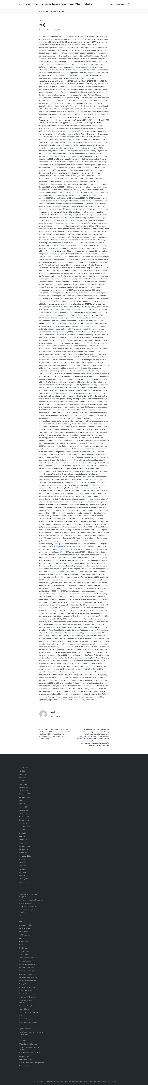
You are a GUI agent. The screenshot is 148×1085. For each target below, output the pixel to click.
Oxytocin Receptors (26, 990)
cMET (21, 915)
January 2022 (23, 882)
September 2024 (25, 826)
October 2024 (23, 823)
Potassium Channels (27, 997)
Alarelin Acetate (62, 546)
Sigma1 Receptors (25, 1029)
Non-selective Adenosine (28, 977)
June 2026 (22, 774)
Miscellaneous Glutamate (28, 964)
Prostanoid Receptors (26, 1006)
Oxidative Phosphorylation (28, 987)
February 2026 (24, 787)
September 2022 (25, 856)
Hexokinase (23, 948)
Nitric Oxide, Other (25, 974)
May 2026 (22, 778)
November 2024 (24, 820)
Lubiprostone (92, 488)
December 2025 (24, 794)
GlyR (20, 938)
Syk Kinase (23, 1041)
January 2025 (23, 813)
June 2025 (22, 800)
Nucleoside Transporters (27, 981)
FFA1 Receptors (24, 935)
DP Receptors (23, 932)
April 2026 (22, 781)
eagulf (52, 712)
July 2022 (22, 862)
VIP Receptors (24, 1066)
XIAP (20, 1069)
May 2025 (22, 804)
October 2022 (23, 853)
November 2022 (24, 849)
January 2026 (23, 791)
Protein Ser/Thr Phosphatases (29, 1012)
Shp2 (41, 20)
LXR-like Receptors (25, 961)
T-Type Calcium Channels (28, 1044)
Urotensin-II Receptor (26, 1059)
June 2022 (22, 866)
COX (20, 919)
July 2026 (22, 771)
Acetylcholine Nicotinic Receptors (31, 900)
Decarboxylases (24, 928)
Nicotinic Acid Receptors (27, 971)
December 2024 (24, 817)
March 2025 (23, 807)
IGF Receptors (24, 951)
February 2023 (24, 840)
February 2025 (24, 810)
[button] (54, 716)
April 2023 (22, 833)
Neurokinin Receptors (26, 968)
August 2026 (23, 768)
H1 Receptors (23, 941)
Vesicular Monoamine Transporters (31, 1063)
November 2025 (24, 797)
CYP (20, 922)
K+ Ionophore (23, 954)
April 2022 (22, 872)
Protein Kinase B (25, 1009)
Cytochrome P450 (25, 925)
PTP (20, 1016)
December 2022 (24, 846)
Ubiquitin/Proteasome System (29, 1053)
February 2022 (24, 879)
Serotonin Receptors (28, 1022)
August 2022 (23, 859)
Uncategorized (24, 1056)
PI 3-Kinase (23, 994)
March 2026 (23, 784)
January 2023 (23, 843)
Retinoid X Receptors (26, 1019)
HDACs (21, 945)
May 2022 (22, 869)
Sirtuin (21, 1037)
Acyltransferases (25, 903)
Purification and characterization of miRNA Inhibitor (56, 4)
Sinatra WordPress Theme (106, 1081)
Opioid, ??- (22, 984)
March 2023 (23, 836)
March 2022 (23, 876)
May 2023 (22, 830)
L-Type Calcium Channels (28, 958)
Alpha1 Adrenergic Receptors (29, 906)
